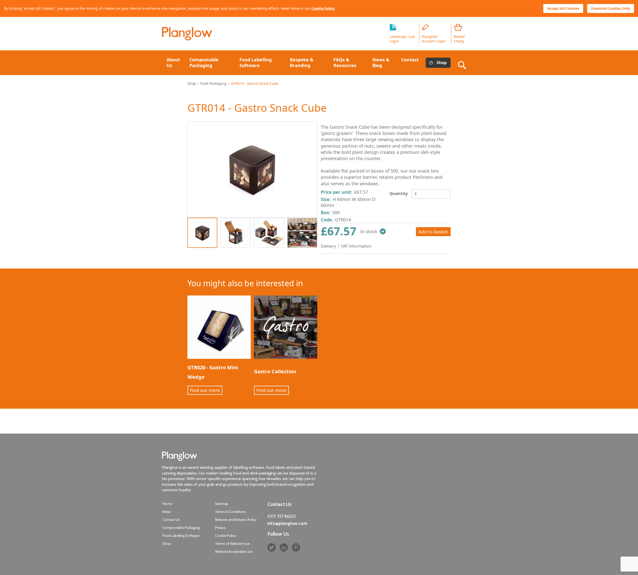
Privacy (220, 527)
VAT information (356, 246)
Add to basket (433, 232)
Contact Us (171, 519)
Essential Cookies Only (610, 8)
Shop (442, 62)
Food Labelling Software (255, 62)
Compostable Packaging (204, 62)
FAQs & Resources (344, 62)
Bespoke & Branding (302, 62)
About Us (173, 62)
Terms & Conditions (230, 511)
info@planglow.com (287, 523)
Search (463, 62)
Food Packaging (213, 83)
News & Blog (381, 62)
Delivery (328, 246)
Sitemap (221, 503)
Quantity (399, 193)
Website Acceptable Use (234, 551)
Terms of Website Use (232, 543)
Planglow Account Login (434, 38)
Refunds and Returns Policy (236, 519)
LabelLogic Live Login (402, 38)
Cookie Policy (322, 8)
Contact (410, 60)
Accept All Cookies (563, 8)
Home (167, 503)
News (166, 511)
